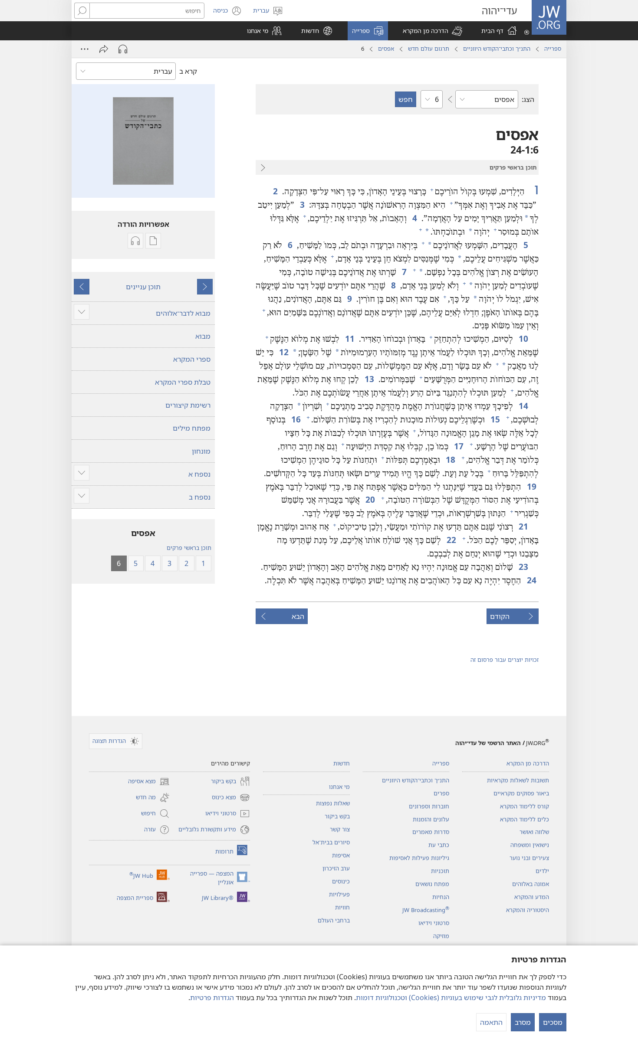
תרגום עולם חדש (428, 48)
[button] (432, 30)
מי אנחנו (339, 787)
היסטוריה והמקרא (527, 910)
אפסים (386, 48)
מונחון (201, 451)
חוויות (342, 907)
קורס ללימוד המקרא (524, 806)
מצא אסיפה (149, 782)
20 (369, 499)
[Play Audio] (123, 49)
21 (522, 526)
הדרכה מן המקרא (527, 763)
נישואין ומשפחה (529, 845)
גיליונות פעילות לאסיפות (419, 858)
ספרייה (552, 48)
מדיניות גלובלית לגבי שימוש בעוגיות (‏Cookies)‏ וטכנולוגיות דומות (451, 997)
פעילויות (339, 894)
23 (522, 567)
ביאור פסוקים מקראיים (521, 793)
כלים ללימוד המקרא (524, 819)
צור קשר (340, 829)
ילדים (542, 871)
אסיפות (341, 855)
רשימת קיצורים (187, 405)
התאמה (491, 1022)
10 (522, 338)
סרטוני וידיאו (433, 923)
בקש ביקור (337, 816)
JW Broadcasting (425, 910)
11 (349, 338)
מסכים (552, 1022)
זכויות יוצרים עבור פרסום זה (504, 660)
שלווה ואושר (534, 832)
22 (450, 540)
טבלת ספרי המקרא (182, 382)
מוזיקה (441, 936)
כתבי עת (438, 845)
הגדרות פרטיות (212, 997)
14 (522, 406)
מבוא (202, 336)
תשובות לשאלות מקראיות (518, 780)
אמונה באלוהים (530, 884)
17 (458, 446)
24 (531, 580)
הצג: (528, 99)
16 (295, 419)
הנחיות (440, 897)
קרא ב (188, 71)
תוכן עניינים (143, 286)
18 (449, 459)
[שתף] (104, 49)
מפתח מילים (191, 428)
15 (494, 419)
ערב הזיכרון (336, 868)
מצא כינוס (231, 798)
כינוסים (341, 881)
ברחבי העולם (334, 920)
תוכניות (440, 871)
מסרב (523, 1022)
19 (531, 486)
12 (283, 352)
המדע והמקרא (531, 897)
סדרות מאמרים (430, 832)
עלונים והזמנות (431, 819)
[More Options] (84, 49)
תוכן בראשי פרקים (189, 548)
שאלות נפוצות (333, 803)
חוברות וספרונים (429, 806)
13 (368, 379)
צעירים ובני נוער (529, 858)
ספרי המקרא (191, 359)
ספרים (441, 793)
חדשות (341, 763)
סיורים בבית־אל (331, 842)
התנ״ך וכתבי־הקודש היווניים (496, 48)
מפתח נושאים (432, 884)
